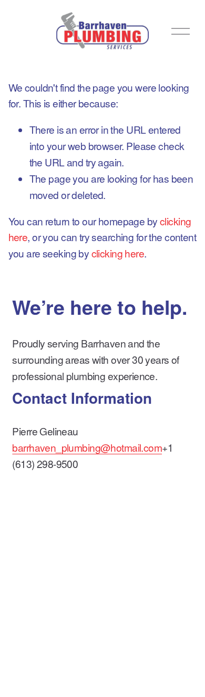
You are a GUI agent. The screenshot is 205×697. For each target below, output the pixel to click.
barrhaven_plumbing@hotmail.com (87, 447)
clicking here (118, 253)
